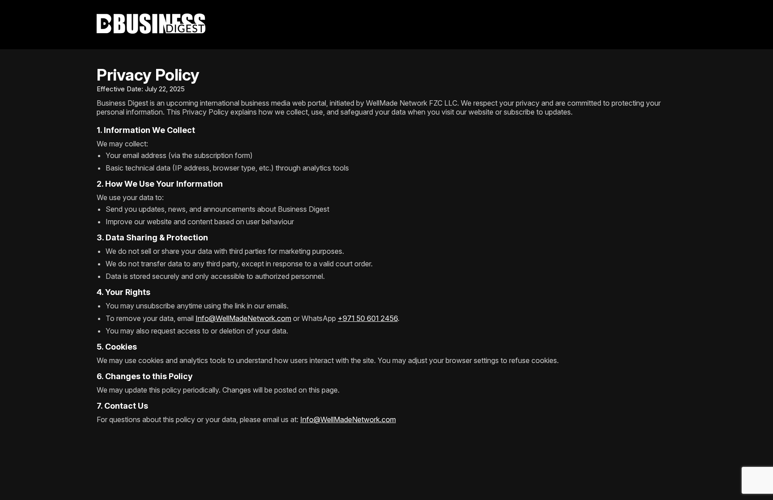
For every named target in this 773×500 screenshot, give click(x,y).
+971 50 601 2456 (368, 318)
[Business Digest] (386, 24)
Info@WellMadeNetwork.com (243, 318)
